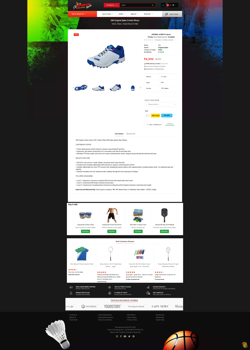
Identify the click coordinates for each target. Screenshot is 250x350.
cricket (88, 195)
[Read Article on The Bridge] (80, 306)
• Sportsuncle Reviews (105, 317)
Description (119, 134)
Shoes (119, 24)
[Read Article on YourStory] (104, 306)
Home (114, 24)
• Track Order (73, 320)
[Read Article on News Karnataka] (175, 306)
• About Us (72, 317)
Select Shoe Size (151, 100)
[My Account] (163, 5)
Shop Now (85, 231)
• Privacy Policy (131, 320)
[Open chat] (245, 345)
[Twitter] (129, 336)
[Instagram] (117, 336)
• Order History (131, 317)
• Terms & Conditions (105, 320)
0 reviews (158, 40)
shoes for (95, 195)
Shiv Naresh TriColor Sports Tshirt (81, 264)
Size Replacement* (161, 37)
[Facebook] (121, 336)
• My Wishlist (130, 315)
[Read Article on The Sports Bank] (127, 306)
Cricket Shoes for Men (130, 24)
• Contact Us (73, 315)
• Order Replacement (105, 315)
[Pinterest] (134, 336)
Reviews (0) (130, 134)
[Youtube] (125, 336)
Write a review (168, 40)
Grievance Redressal (133, 332)
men (100, 195)
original (78, 195)
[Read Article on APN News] (151, 306)
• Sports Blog (159, 320)
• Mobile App (159, 317)
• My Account (159, 315)
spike (84, 195)
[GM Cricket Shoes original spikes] (107, 55)
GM (159, 45)
